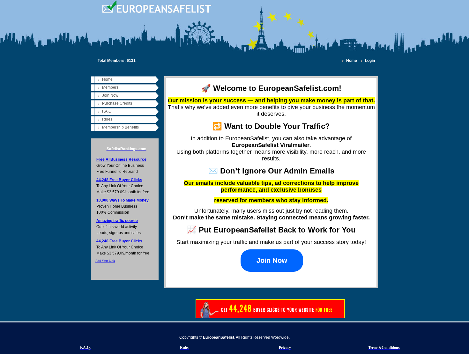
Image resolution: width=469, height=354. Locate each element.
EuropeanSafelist (218, 337)
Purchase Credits (117, 103)
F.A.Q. (107, 111)
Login (370, 60)
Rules (107, 119)
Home (351, 60)
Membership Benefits (120, 127)
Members (110, 87)
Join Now (110, 95)
